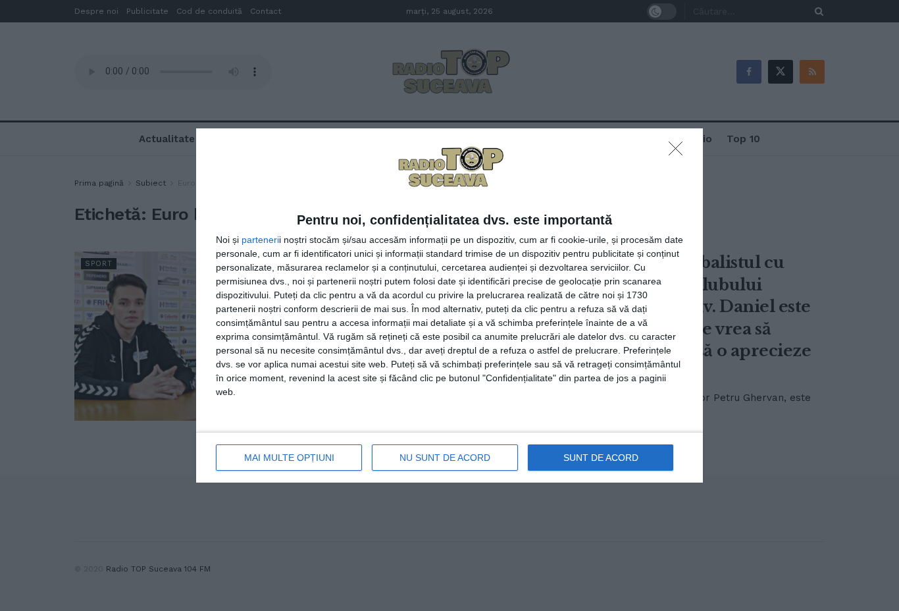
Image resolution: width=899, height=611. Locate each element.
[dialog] (449, 305)
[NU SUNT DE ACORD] (679, 152)
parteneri (260, 239)
